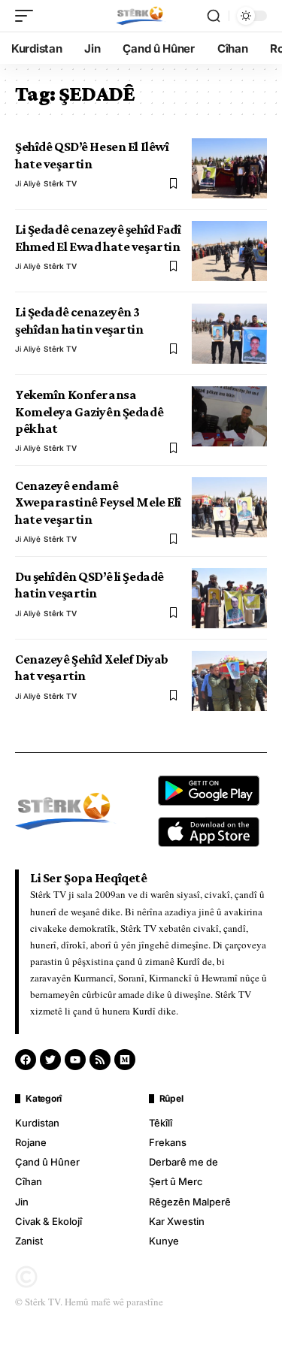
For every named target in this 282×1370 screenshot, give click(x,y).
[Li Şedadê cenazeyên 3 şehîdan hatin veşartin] (229, 334)
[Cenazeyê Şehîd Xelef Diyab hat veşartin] (229, 681)
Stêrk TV (60, 183)
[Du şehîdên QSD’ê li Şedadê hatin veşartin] (229, 598)
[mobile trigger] (28, 16)
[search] (213, 15)
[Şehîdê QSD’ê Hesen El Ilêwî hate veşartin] (229, 168)
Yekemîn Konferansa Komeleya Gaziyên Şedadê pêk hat (89, 411)
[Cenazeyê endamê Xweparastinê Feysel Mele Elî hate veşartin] (229, 507)
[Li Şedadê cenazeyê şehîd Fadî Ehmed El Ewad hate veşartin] (229, 251)
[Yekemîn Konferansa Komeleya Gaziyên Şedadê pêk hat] (229, 416)
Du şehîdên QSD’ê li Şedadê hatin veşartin (89, 584)
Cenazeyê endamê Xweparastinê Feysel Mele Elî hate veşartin (98, 502)
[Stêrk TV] (140, 16)
